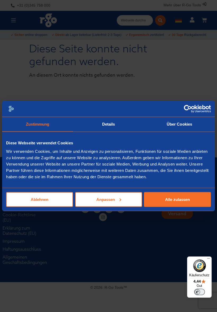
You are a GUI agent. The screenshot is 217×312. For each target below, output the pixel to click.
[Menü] (208, 259)
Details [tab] (108, 124)
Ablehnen (39, 199)
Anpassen (105, 199)
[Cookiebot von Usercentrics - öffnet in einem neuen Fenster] (188, 109)
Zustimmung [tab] (37, 124)
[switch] (199, 292)
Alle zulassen (177, 199)
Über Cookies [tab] (179, 124)
